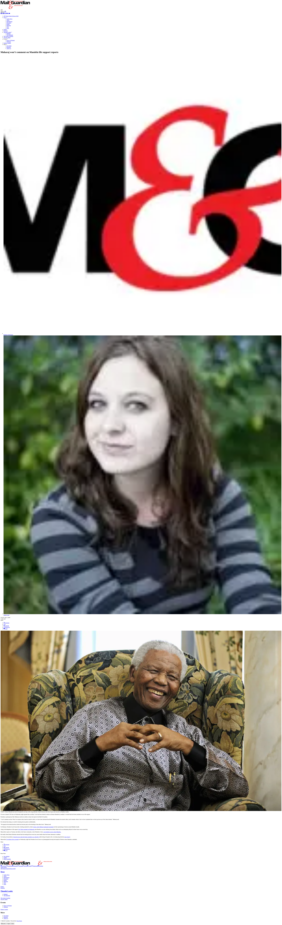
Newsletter (6, 915)
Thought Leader (7, 891)
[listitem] (3, 866)
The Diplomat (7, 895)
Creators (5, 867)
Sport (5, 884)
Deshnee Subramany (8, 334)
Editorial (5, 894)
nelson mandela (7, 859)
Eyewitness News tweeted (12, 839)
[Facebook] (1, 13)
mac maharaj (6, 856)
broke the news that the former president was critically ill (26, 837)
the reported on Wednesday (26, 829)
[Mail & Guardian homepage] (141, 5)
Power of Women (8, 905)
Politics (2, 886)
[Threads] (4, 13)
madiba (5, 857)
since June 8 (67, 837)
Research (6, 917)
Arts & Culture (4, 899)
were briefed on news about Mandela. (52, 832)
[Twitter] (7, 13)
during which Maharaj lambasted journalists (43, 827)
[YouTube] (9, 13)
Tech (5, 882)
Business (3, 888)
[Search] (5, 12)
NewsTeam (19, 921)
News (3, 872)
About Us (6, 918)
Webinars (6, 907)
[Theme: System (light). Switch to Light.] (3, 12)
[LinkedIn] (3, 13)
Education (6, 878)
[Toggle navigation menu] (2, 10)
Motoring (6, 881)
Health (5, 880)
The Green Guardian (5, 898)
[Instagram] (2, 13)
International (6, 877)
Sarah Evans (6, 615)
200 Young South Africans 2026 (8, 868)
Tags (2, 867)
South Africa (6, 875)
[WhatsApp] (8, 13)
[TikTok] (5, 13)
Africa (5, 876)
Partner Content (4, 909)
